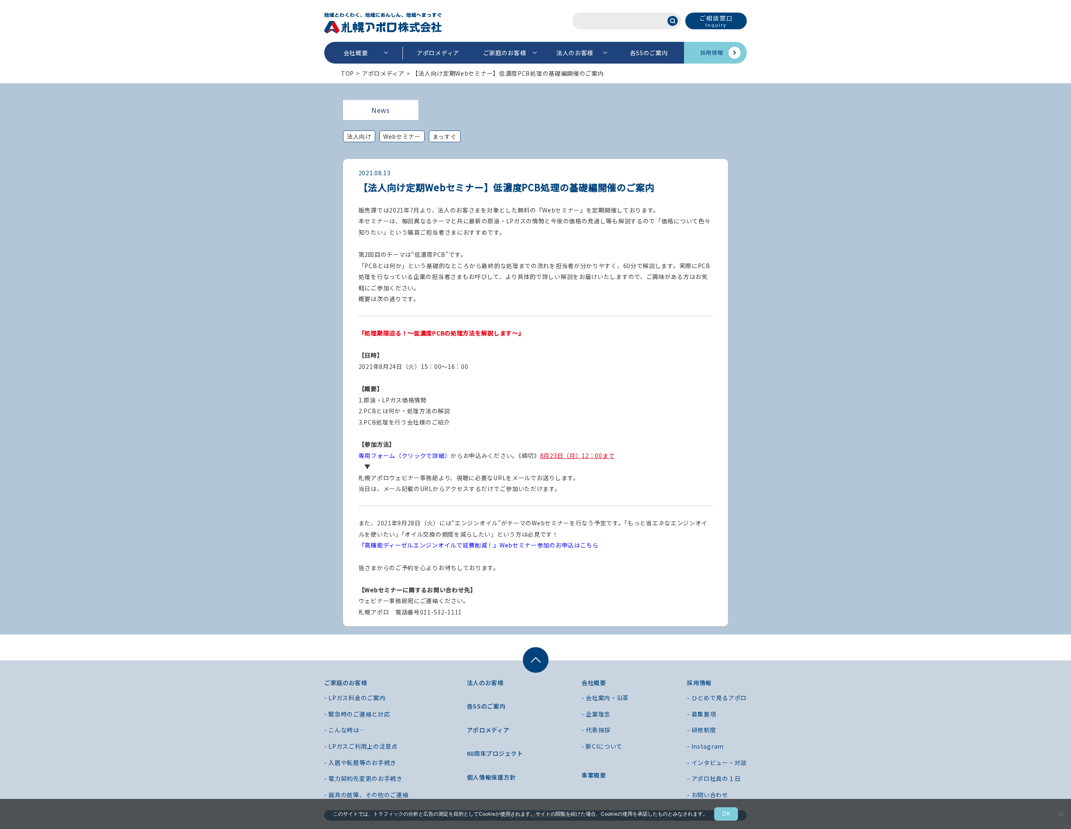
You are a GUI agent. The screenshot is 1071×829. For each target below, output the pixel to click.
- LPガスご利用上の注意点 (361, 746)
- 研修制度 (701, 730)
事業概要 (594, 775)
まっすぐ (445, 136)
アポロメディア (438, 53)
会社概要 (355, 53)
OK (726, 813)
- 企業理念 (596, 714)
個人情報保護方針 (491, 777)
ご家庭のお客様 (504, 53)
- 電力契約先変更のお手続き (363, 778)
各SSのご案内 (649, 53)
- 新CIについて (602, 746)
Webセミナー (402, 136)
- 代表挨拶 (596, 730)
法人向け (359, 136)
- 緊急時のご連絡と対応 (357, 714)
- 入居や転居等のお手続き (360, 762)
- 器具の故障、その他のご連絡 (366, 795)
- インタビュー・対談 (717, 762)
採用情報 (711, 52)
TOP (347, 73)
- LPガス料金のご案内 (354, 697)
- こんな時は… (345, 730)
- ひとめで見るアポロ (717, 697)
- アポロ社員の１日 (713, 778)
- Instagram (705, 746)
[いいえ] (1060, 814)
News (381, 110)
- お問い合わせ (707, 795)
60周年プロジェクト (495, 753)
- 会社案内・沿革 (605, 697)
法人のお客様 (574, 53)
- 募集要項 (701, 714)
